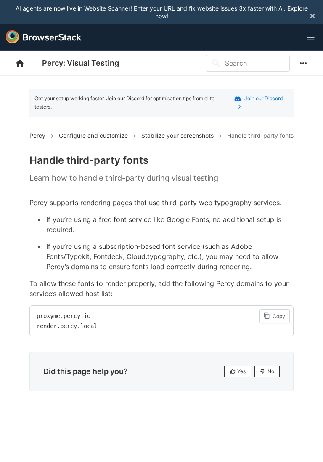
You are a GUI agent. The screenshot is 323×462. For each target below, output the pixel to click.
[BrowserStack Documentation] (24, 63)
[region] (161, 321)
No (270, 371)
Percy (37, 135)
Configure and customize (93, 135)
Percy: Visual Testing (80, 63)
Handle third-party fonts (260, 135)
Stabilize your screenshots (177, 135)
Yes (241, 371)
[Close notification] (312, 15)
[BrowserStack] (43, 37)
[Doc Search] (290, 37)
